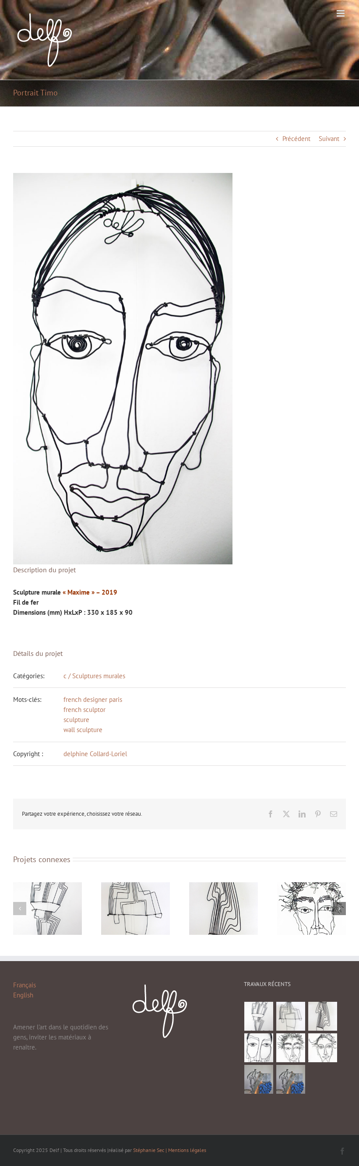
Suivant (329, 138)
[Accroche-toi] (259, 1079)
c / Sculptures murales (94, 676)
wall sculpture (82, 730)
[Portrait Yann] (291, 1048)
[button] (19, 908)
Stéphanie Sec (149, 1150)
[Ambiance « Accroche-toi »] (291, 1079)
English (23, 995)
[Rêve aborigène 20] (259, 1016)
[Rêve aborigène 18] (323, 1016)
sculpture (76, 719)
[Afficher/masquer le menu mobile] (341, 13)
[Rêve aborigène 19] (291, 1016)
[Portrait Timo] (259, 1048)
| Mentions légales (185, 1150)
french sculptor (84, 709)
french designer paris (92, 699)
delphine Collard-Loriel (95, 754)
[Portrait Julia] (323, 1048)
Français (24, 985)
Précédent (296, 138)
